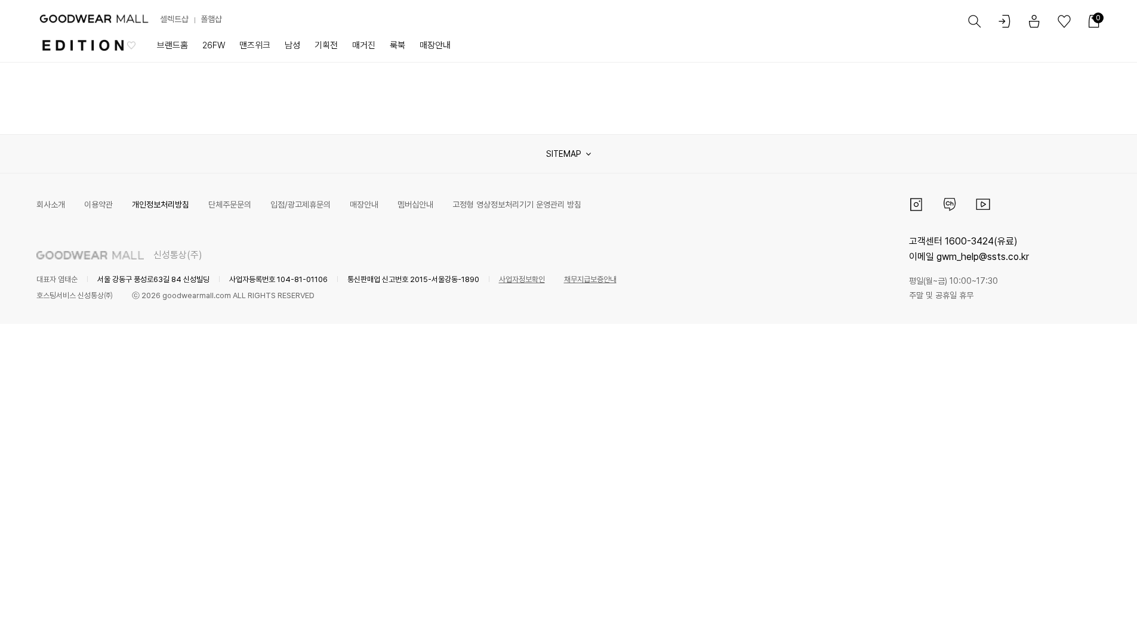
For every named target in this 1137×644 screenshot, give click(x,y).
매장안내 (435, 45)
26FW (213, 45)
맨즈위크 (254, 45)
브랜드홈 (172, 45)
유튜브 (983, 204)
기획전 (326, 45)
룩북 (397, 45)
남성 (292, 45)
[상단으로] (1079, 620)
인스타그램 (916, 204)
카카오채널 (949, 204)
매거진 (363, 45)
